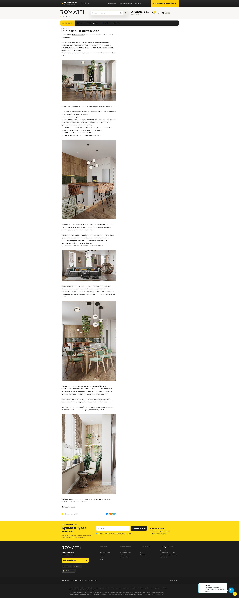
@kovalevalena (78, 34)
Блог (141, 552)
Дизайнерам (112, 3)
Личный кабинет (125, 557)
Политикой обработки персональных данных (116, 594)
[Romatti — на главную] (71, 547)
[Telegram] (85, 3)
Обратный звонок (136, 14)
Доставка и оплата (125, 3)
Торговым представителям (168, 554)
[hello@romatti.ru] (88, 3)
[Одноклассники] (110, 514)
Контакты (138, 3)
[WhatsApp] (81, 3)
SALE (101, 559)
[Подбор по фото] (121, 13)
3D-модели (163, 557)
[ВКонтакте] (107, 514)
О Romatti (143, 550)
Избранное (123, 554)
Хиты (101, 557)
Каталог (68, 23)
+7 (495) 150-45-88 (140, 12)
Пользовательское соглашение (88, 580)
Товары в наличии (105, 552)
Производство (92, 23)
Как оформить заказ (126, 550)
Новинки (116, 23)
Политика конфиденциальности (70, 580)
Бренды (79, 23)
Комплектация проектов (167, 552)
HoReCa (105, 23)
